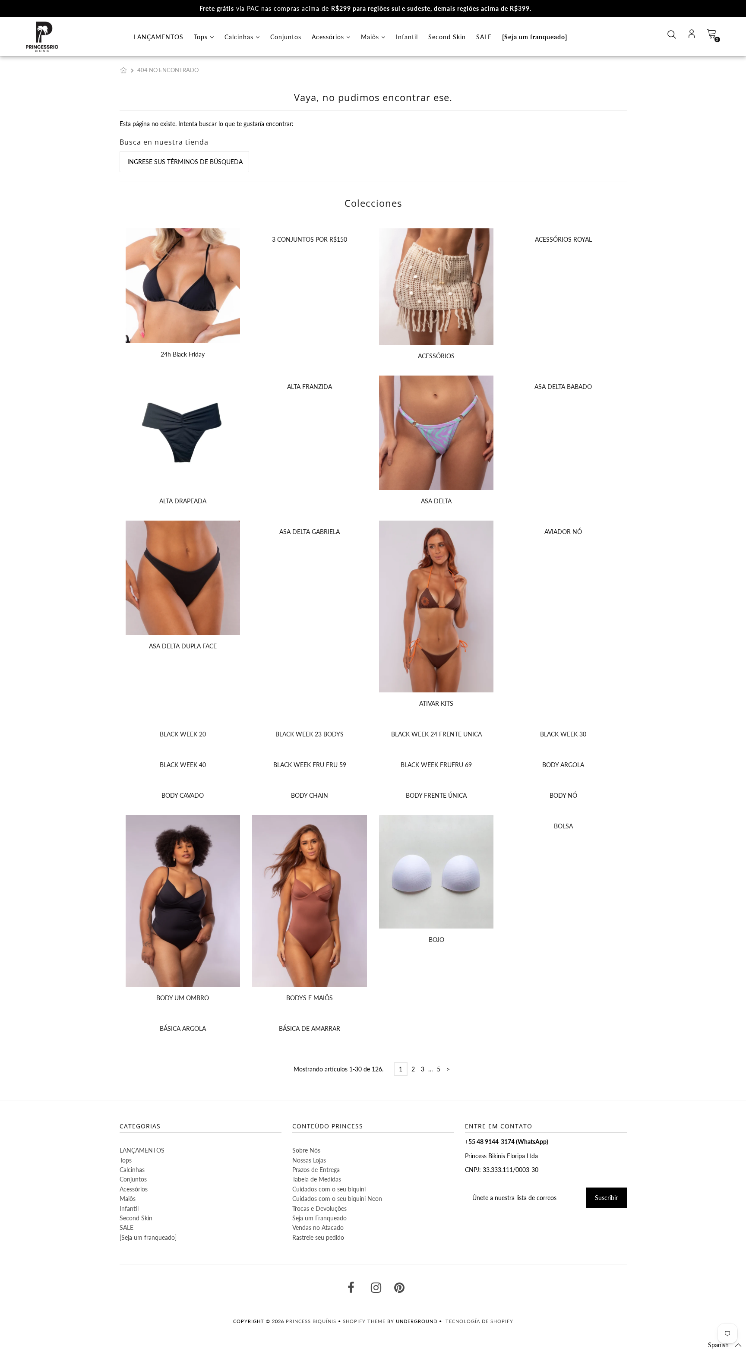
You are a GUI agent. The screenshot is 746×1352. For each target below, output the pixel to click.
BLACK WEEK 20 (183, 734)
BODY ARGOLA (563, 764)
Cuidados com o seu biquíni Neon (337, 1198)
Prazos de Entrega (316, 1169)
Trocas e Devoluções (319, 1208)
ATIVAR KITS (436, 703)
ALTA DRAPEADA (182, 501)
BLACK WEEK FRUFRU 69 (436, 764)
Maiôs (371, 37)
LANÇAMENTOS (158, 37)
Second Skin (447, 37)
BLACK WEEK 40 (183, 764)
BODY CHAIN (309, 795)
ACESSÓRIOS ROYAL (563, 239)
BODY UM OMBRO (182, 997)
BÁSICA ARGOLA (183, 1028)
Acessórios (329, 37)
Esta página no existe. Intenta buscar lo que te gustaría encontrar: (207, 123)
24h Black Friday (183, 354)
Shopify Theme (364, 1321)
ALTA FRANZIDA (309, 386)
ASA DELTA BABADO (563, 386)
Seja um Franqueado (319, 1218)
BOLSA (563, 826)
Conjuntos (285, 37)
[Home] (125, 69)
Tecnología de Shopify (479, 1321)
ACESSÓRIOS (436, 356)
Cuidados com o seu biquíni (329, 1189)
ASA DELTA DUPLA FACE (183, 646)
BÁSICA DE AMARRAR (309, 1028)
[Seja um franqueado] (534, 37)
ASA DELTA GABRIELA (309, 531)
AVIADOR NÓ (563, 531)
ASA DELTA (436, 501)
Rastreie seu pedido (318, 1237)
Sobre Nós (306, 1150)
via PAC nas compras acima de (365, 8)
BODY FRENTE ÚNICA (436, 795)
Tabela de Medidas (316, 1179)
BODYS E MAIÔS (309, 997)
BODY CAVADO (182, 795)
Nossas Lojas (309, 1160)
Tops (202, 37)
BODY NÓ (563, 795)
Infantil (407, 37)
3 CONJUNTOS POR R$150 (309, 239)
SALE (484, 37)
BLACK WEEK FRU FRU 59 (309, 764)
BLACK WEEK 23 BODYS (309, 734)
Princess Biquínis (311, 1321)
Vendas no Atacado (318, 1227)
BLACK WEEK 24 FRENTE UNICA (436, 734)
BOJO (436, 939)
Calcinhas (240, 37)
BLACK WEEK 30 (563, 734)
